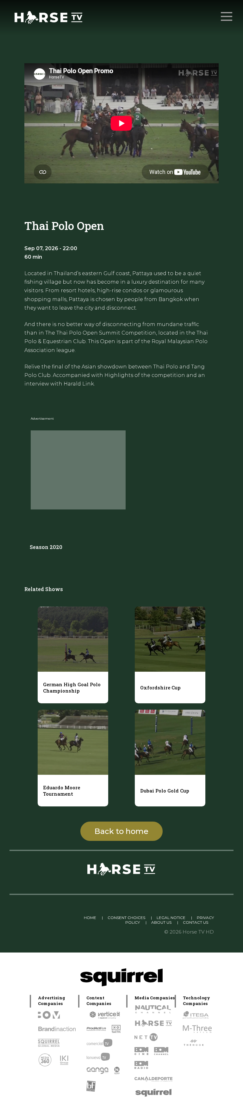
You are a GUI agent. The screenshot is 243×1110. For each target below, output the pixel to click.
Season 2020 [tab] (46, 547)
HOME (90, 917)
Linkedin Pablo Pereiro (53, 917)
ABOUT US (161, 922)
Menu (227, 16)
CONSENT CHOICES (126, 917)
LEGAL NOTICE (171, 917)
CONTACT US (195, 922)
